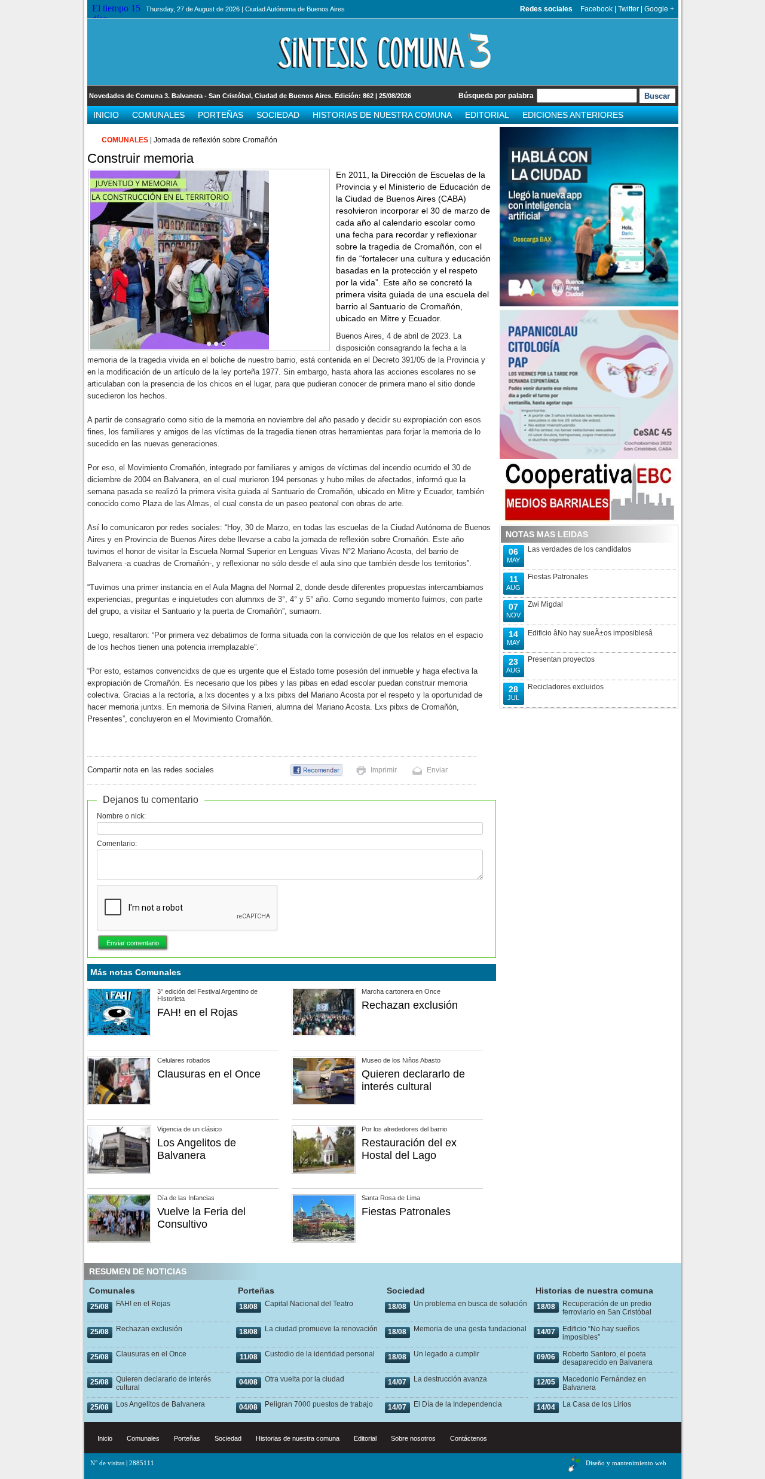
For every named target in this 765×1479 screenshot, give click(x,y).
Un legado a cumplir (446, 1354)
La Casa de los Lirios (596, 1404)
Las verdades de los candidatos (579, 549)
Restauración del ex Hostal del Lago (409, 1149)
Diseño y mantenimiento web (626, 1462)
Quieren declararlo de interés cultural (413, 1080)
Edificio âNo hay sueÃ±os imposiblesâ (590, 633)
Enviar (437, 770)
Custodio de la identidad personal (320, 1354)
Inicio (106, 115)
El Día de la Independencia (458, 1404)
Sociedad (277, 115)
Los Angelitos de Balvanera (196, 1149)
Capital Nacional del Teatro (309, 1304)
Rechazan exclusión (410, 1005)
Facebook (596, 9)
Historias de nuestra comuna (382, 115)
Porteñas (220, 115)
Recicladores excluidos (566, 687)
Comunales (158, 115)
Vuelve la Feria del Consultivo (201, 1218)
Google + (659, 9)
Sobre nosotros (413, 1438)
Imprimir (384, 770)
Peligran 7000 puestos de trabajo (319, 1404)
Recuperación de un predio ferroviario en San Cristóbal (606, 1308)
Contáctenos (468, 1438)
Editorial (487, 115)
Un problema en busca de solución (470, 1304)
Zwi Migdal (545, 604)
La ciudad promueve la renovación (321, 1329)
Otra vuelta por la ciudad (304, 1379)
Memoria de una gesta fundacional (470, 1329)
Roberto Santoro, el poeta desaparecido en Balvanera (607, 1358)
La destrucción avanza (450, 1379)
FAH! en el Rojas (197, 1012)
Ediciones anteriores (572, 115)
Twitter (628, 9)
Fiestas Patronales (406, 1212)
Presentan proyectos (561, 659)
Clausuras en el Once (209, 1074)
